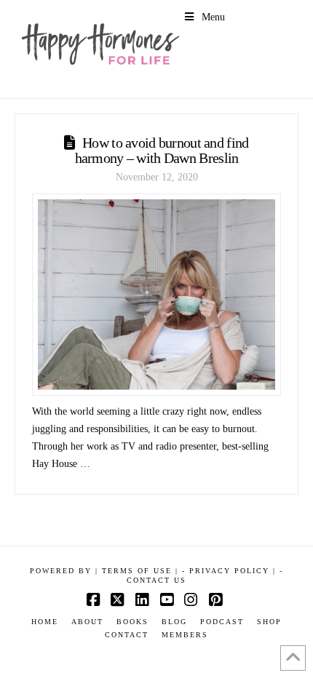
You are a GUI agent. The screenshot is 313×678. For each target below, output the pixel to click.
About (87, 622)
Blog (174, 622)
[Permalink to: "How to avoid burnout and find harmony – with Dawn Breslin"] (156, 294)
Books (132, 622)
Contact (126, 635)
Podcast (222, 622)
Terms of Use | (140, 571)
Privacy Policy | (232, 571)
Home (44, 622)
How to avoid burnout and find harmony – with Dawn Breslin (162, 150)
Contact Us (156, 580)
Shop (269, 622)
